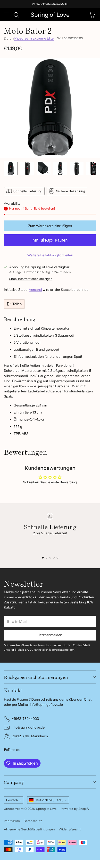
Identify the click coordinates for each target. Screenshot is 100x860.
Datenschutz (33, 821)
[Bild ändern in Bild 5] (76, 168)
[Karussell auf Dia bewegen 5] (57, 558)
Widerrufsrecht (70, 829)
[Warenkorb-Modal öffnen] (92, 15)
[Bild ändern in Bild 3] (43, 168)
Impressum (12, 821)
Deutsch (12, 800)
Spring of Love (46, 809)
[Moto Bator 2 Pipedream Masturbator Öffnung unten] (50, 108)
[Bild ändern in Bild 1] (10, 168)
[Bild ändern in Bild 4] (60, 168)
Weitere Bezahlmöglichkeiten (50, 255)
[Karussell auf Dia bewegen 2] (46, 558)
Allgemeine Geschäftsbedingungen (29, 829)
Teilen (17, 304)
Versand (35, 289)
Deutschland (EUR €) (48, 800)
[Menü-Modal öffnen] (6, 15)
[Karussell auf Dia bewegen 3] (50, 558)
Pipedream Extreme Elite (34, 38)
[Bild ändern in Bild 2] (27, 168)
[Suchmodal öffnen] (16, 15)
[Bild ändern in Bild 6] (93, 168)
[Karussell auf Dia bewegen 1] (43, 558)
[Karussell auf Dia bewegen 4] (54, 558)
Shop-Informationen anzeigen (30, 279)
